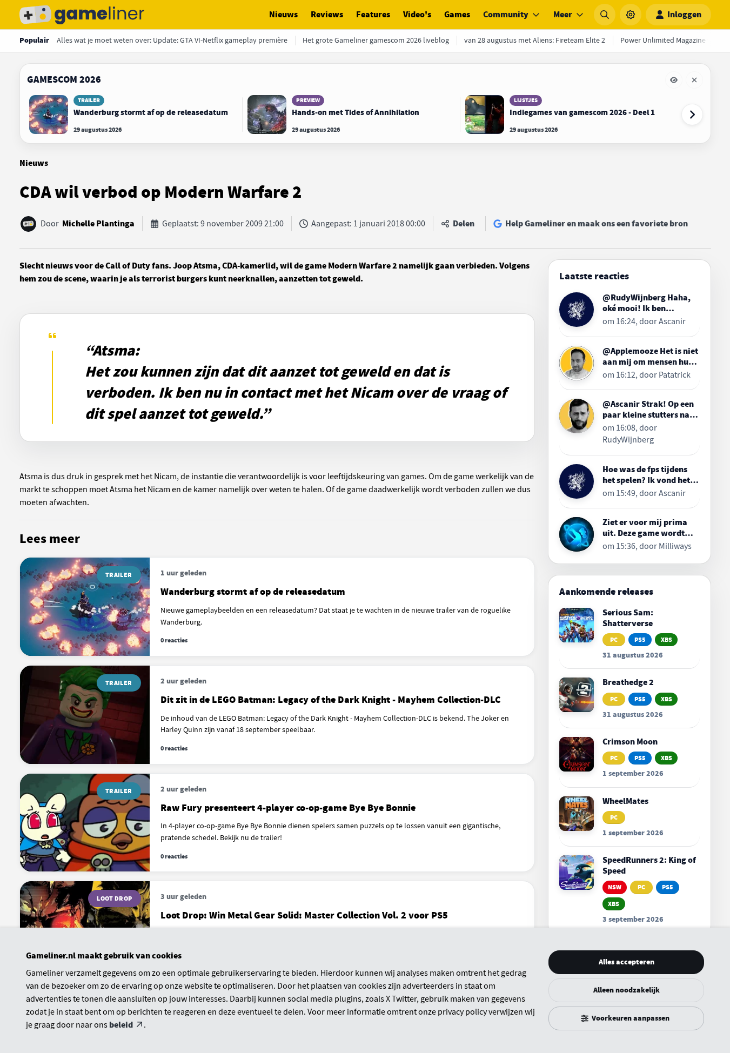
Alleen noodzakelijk (626, 990)
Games (457, 15)
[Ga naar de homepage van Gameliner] (82, 14)
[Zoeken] (604, 14)
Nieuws (283, 15)
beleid (121, 1025)
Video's (417, 15)
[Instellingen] (630, 14)
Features (373, 15)
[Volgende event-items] (692, 114)
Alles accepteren (626, 962)
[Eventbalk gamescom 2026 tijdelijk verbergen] (673, 80)
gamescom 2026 (64, 79)
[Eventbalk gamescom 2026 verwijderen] (694, 80)
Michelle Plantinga (98, 224)
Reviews (327, 15)
